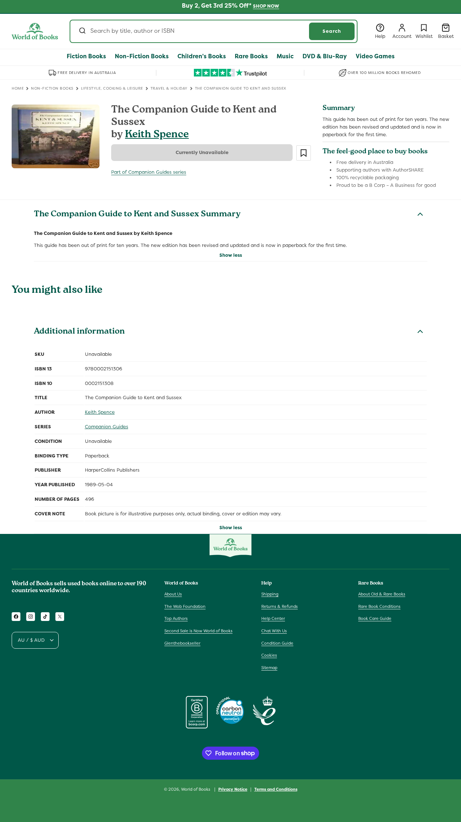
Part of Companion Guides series (148, 172)
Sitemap (269, 667)
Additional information (79, 332)
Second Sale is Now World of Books (198, 631)
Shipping (269, 594)
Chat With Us (274, 631)
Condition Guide (277, 643)
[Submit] (81, 31)
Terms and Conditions (275, 789)
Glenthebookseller (182, 643)
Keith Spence (157, 135)
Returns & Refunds (279, 606)
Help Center (273, 619)
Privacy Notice (232, 789)
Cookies (269, 655)
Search (332, 31)
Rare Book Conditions (379, 606)
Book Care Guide (374, 619)
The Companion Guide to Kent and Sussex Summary (137, 215)
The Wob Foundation (185, 606)
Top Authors (176, 619)
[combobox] (214, 31)
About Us (173, 594)
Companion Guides (106, 426)
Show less (230, 255)
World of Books (196, 789)
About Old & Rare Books (381, 594)
